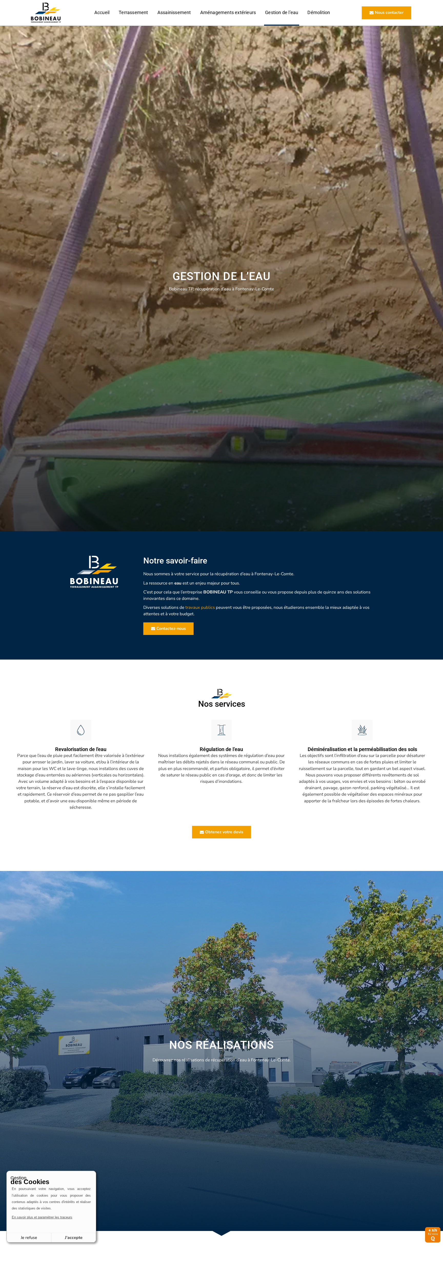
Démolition (318, 12)
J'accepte (74, 1237)
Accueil (101, 12)
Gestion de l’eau (281, 12)
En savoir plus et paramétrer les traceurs (42, 1217)
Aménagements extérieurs (228, 12)
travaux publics (200, 607)
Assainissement (174, 12)
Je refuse (29, 1237)
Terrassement (133, 12)
